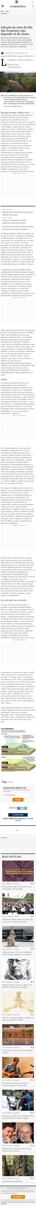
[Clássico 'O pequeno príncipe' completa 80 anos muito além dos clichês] (18, 1001)
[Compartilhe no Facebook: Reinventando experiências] (31, 1178)
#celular (10, 782)
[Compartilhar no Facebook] (18, 808)
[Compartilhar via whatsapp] (25, 808)
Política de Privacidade (11, 1193)
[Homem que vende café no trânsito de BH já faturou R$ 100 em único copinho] (18, 1100)
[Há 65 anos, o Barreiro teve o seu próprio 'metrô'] (18, 1034)
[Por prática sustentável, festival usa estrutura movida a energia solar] (18, 1067)
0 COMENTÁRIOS (18, 815)
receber (18, 800)
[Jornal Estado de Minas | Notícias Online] (18, 7)
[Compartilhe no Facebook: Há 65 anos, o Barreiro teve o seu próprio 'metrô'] (31, 1047)
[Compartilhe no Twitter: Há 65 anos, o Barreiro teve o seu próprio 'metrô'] (33, 1047)
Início (2, 11)
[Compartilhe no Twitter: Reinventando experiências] (33, 1178)
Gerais (7, 11)
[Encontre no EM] (33, 6)
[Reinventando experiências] (18, 1165)
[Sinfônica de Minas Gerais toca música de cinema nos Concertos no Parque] (18, 903)
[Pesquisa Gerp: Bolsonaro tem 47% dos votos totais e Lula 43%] (18, 1132)
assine (18, 820)
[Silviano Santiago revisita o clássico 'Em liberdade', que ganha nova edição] (18, 969)
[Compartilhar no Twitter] (22, 808)
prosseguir (18, 1197)
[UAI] (16, 1)
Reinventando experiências (12, 1181)
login (28, 818)
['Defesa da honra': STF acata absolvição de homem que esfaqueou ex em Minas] (18, 936)
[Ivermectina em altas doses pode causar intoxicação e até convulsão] (18, 871)
